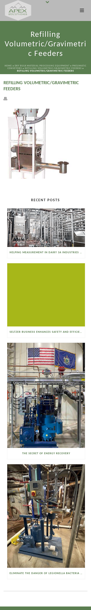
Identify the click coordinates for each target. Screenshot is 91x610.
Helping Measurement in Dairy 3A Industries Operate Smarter (47, 252)
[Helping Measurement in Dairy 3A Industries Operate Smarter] (46, 227)
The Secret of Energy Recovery (46, 453)
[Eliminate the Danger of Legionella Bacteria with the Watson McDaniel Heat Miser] (46, 516)
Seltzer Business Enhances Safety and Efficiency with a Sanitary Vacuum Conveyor (47, 332)
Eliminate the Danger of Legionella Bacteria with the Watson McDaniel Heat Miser (47, 573)
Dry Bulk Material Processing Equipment (42, 66)
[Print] (8, 98)
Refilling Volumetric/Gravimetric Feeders (53, 68)
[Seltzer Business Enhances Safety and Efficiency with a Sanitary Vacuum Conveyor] (46, 294)
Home (8, 66)
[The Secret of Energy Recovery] (46, 395)
